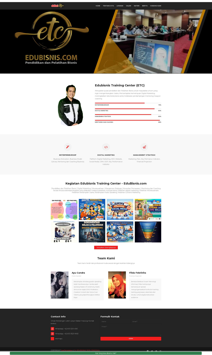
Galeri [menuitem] (128, 6)
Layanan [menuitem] (120, 6)
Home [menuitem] (98, 6)
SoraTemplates (66, 350)
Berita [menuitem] (145, 6)
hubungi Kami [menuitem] (155, 6)
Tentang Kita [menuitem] (108, 6)
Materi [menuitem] (136, 6)
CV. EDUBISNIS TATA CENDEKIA (87, 350)
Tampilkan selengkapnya (106, 248)
